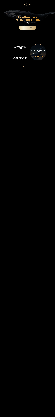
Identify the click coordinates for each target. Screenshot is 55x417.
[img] (27, 28)
